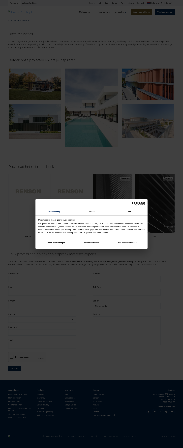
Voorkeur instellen (91, 243)
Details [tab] (92, 212)
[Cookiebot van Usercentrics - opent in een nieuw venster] (134, 203)
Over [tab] (129, 212)
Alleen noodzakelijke (56, 243)
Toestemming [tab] (54, 212)
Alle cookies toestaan (127, 243)
